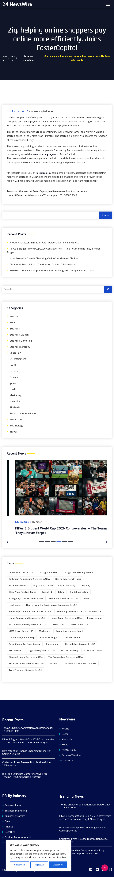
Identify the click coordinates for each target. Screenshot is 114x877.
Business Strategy (20, 346)
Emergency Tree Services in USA (26, 598)
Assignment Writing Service (78, 572)
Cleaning (85, 585)
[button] (41, 541)
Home (64, 744)
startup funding (69, 650)
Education (15, 352)
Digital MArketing (79, 591)
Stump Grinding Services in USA (26, 656)
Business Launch (19, 334)
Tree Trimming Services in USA (25, 669)
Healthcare (15, 604)
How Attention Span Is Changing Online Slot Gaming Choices (44, 258)
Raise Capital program (44, 154)
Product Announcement (23, 413)
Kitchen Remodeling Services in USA (28, 624)
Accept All (58, 864)
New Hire (15, 401)
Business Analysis (18, 585)
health (87, 598)
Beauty (14, 316)
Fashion (14, 371)
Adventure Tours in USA (21, 572)
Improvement (94, 617)
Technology (16, 425)
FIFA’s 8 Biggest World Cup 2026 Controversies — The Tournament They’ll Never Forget (53, 250)
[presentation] (7, 541)
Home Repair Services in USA (66, 617)
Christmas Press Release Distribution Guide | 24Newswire (42, 264)
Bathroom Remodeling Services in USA (29, 578)
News (64, 734)
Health (13, 389)
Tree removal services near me (79, 663)
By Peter (28, 521)
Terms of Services (71, 755)
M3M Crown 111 (79, 624)
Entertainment (18, 359)
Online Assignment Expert (69, 630)
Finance (14, 377)
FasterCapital (43, 172)
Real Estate (16, 419)
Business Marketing (21, 340)
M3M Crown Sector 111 (21, 630)
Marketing (15, 395)
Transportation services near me (26, 663)
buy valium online (43, 585)
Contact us (67, 760)
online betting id (49, 637)
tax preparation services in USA (65, 656)
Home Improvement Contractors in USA (30, 611)
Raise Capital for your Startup (25, 643)
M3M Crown (59, 624)
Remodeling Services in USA (80, 643)
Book (13, 322)
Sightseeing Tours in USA (41, 650)
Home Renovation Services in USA (27, 617)
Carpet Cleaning (66, 585)
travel (53, 663)
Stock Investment (93, 650)
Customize (19, 864)
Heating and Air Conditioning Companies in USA (51, 604)
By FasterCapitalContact (42, 111)
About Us (66, 739)
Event (13, 365)
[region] (38, 855)
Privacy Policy (68, 750)
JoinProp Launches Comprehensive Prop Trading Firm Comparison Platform (52, 270)
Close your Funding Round (22, 591)
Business (15, 328)
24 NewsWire (17, 4)
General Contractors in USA (63, 598)
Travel (13, 431)
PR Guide (15, 407)
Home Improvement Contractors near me (79, 611)
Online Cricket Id (72, 637)
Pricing (65, 728)
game (13, 383)
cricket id (47, 591)
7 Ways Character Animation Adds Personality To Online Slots (44, 242)
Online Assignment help (22, 637)
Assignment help (49, 572)
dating (60, 591)
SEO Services (16, 650)
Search (105, 215)
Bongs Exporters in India (68, 578)
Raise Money (53, 643)
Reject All (39, 864)
